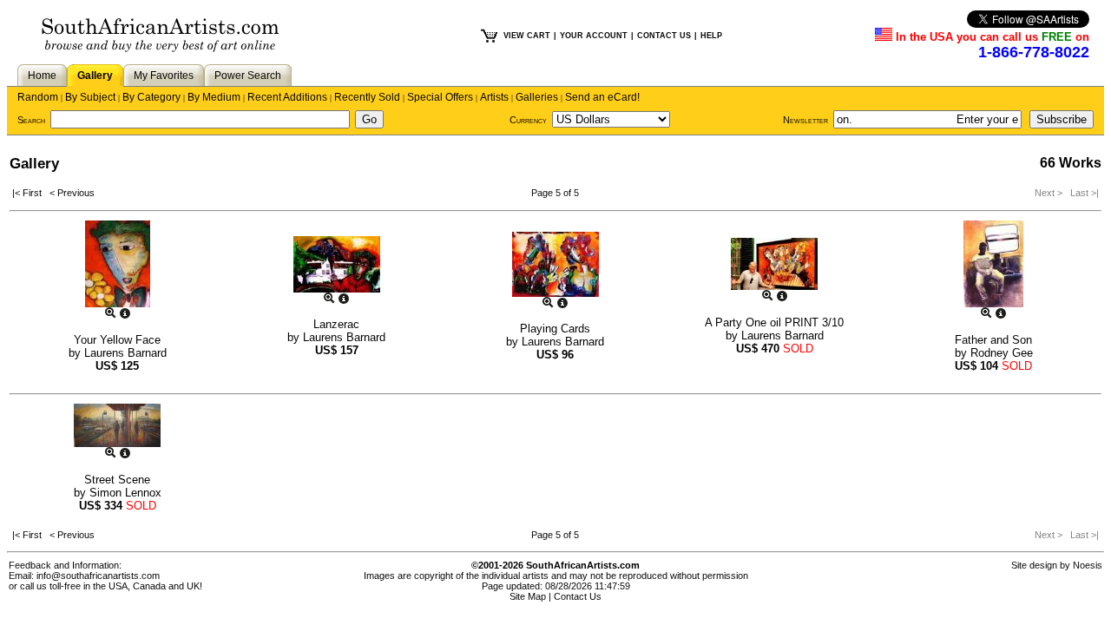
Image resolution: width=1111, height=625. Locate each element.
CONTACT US (664, 35)
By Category (151, 97)
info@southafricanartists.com (98, 575)
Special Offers (440, 97)
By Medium (213, 97)
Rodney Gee (1001, 352)
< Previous (72, 193)
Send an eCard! (602, 97)
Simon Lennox (125, 492)
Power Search (247, 75)
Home (42, 75)
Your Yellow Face (117, 339)
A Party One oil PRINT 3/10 (774, 322)
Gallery (95, 75)
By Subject (90, 97)
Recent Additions (287, 97)
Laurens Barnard (125, 352)
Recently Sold (367, 97)
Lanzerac (336, 324)
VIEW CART (526, 35)
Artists (494, 97)
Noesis (1087, 565)
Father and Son (993, 339)
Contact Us (578, 596)
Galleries (537, 97)
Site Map (527, 596)
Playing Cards (555, 328)
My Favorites (164, 75)
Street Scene (117, 479)
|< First (30, 193)
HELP (711, 35)
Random (37, 97)
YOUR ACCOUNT (594, 35)
